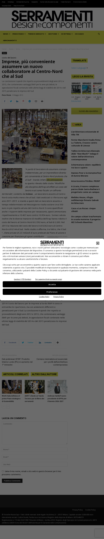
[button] (97, 243)
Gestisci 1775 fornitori (22, 279)
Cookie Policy (44, 297)
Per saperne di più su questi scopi (48, 279)
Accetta (52, 284)
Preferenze (52, 291)
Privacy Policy (58, 297)
